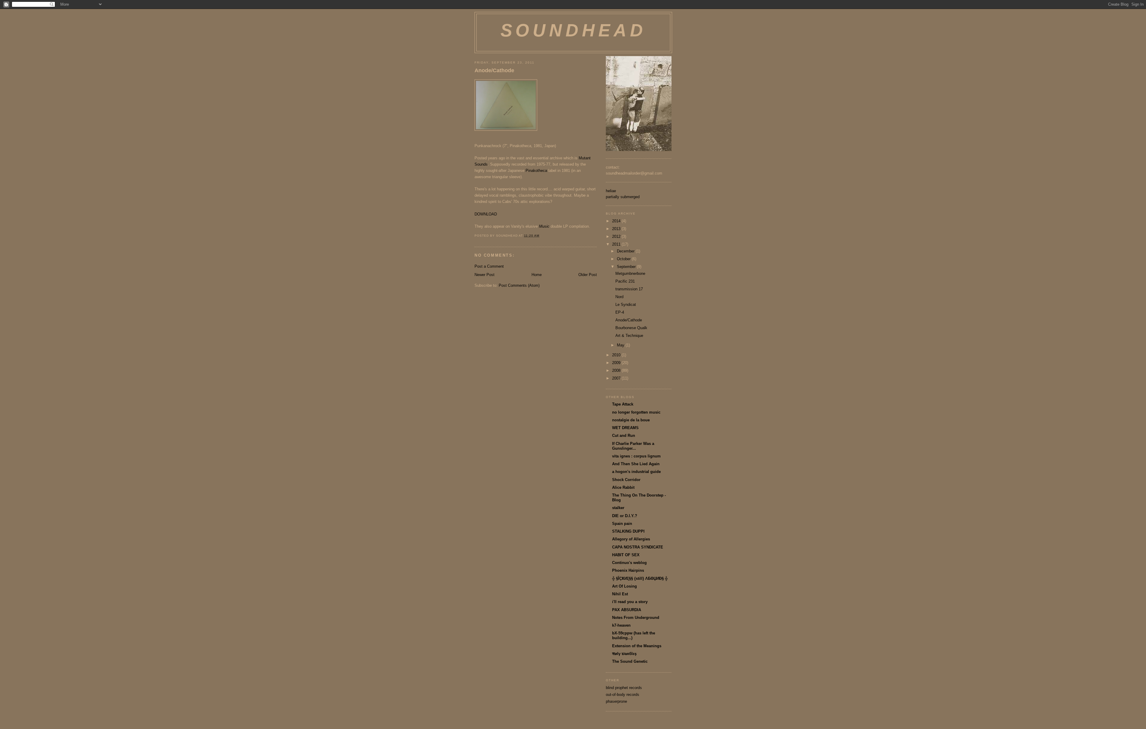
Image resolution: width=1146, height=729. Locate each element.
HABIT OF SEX (626, 555)
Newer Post (485, 274)
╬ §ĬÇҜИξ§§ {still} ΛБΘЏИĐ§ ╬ (640, 578)
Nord (619, 297)
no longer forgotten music (636, 412)
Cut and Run (623, 435)
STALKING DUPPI (628, 531)
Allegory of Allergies (631, 539)
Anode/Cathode (494, 70)
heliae (611, 191)
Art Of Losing (624, 586)
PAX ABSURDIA (626, 610)
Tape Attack (622, 404)
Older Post (587, 274)
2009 (617, 362)
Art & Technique (629, 335)
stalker (618, 507)
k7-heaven (621, 625)
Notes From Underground (635, 617)
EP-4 (619, 312)
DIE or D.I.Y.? (624, 516)
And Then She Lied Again (636, 464)
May (621, 345)
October (624, 259)
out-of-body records (622, 694)
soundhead (573, 30)
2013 (617, 228)
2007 (617, 378)
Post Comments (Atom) (519, 285)
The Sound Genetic (630, 661)
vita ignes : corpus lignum (636, 456)
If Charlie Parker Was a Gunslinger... (633, 446)
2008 (617, 370)
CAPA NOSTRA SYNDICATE (637, 547)
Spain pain (622, 523)
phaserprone (616, 701)
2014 (617, 221)
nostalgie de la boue (631, 420)
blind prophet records (624, 687)
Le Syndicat (625, 304)
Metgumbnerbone (630, 273)
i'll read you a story (630, 601)
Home (537, 274)
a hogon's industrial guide (636, 471)
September (627, 266)
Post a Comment (489, 266)
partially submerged (623, 197)
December (626, 251)
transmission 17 (629, 289)
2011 (617, 244)
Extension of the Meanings (636, 646)
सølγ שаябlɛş (624, 653)
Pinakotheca (536, 170)
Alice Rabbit (623, 487)
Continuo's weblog (629, 562)
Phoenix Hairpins (628, 570)
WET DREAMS (625, 428)
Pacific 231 (625, 281)
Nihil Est (620, 594)
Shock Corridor (626, 479)
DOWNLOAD (486, 214)
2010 (617, 355)
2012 (617, 236)
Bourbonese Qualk (631, 328)
